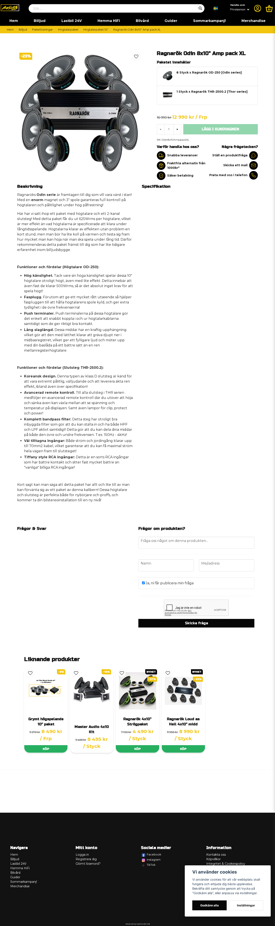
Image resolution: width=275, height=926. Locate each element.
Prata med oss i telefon (228, 175)
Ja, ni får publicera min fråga (169, 583)
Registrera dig (86, 859)
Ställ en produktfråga (230, 155)
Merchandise (253, 21)
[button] (215, 8)
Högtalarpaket (68, 29)
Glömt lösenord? (88, 864)
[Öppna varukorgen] (269, 8)
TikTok (151, 864)
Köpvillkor (213, 859)
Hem (13, 21)
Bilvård (142, 21)
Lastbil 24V (71, 21)
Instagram (153, 859)
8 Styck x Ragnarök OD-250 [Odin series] (209, 72)
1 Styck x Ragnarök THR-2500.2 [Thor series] (212, 91)
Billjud (40, 21)
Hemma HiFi (109, 21)
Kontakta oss (216, 855)
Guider (171, 21)
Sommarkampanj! (209, 21)
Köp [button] (46, 749)
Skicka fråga (196, 623)
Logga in (82, 855)
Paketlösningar (42, 29)
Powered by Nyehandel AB (137, 924)
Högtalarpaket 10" (95, 29)
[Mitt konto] (257, 8)
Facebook (154, 854)
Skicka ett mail (235, 165)
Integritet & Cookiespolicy (225, 864)
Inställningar (246, 905)
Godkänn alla (209, 905)
